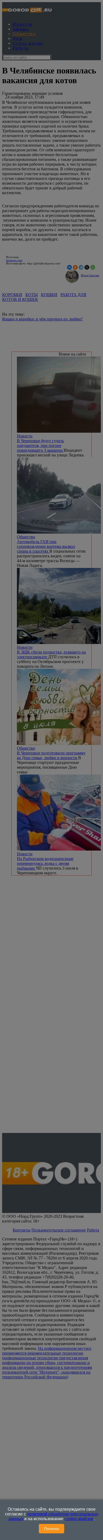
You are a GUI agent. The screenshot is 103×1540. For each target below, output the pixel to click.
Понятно (51, 1529)
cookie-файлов (78, 1518)
